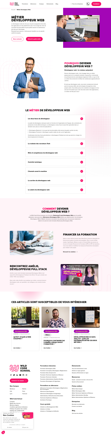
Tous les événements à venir (79, 368)
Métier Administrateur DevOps (80, 395)
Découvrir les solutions (69, 252)
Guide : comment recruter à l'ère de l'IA (82, 379)
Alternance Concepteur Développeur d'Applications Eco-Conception (54, 388)
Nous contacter (17, 39)
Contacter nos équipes (18, 380)
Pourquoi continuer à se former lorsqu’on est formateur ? (53, 308)
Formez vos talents (77, 406)
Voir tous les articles (77, 413)
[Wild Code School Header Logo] (14, 4)
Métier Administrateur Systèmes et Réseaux (83, 397)
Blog (57, 4)
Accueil (13, 9)
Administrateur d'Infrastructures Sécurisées (51, 395)
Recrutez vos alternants (78, 404)
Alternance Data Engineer (47, 391)
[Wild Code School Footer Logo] (20, 368)
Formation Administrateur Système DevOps (51, 379)
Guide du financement (78, 382)
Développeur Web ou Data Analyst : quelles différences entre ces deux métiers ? (83, 308)
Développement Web (21, 331)
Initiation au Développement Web (49, 407)
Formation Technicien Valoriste (48, 377)
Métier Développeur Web (78, 391)
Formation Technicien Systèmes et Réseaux (51, 375)
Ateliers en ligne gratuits (78, 370)
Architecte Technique (46, 400)
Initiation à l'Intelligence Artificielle (49, 411)
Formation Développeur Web (48, 368)
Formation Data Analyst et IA (48, 372)
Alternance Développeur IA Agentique (50, 393)
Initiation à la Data (45, 409)
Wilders (47, 335)
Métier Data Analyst (77, 389)
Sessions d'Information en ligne (80, 372)
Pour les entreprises (77, 4)
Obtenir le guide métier (34, 39)
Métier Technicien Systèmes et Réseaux (82, 393)
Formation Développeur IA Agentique (50, 381)
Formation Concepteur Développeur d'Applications (53, 370)
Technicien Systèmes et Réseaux (49, 398)
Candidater (96, 4)
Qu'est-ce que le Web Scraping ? (19, 307)
